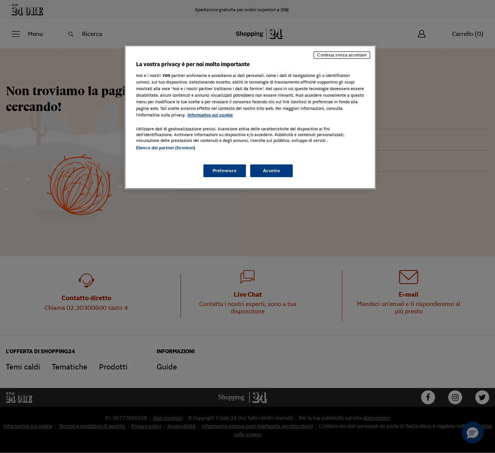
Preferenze (225, 170)
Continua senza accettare (342, 55)
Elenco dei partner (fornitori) (165, 147)
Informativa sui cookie (210, 115)
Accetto (271, 170)
